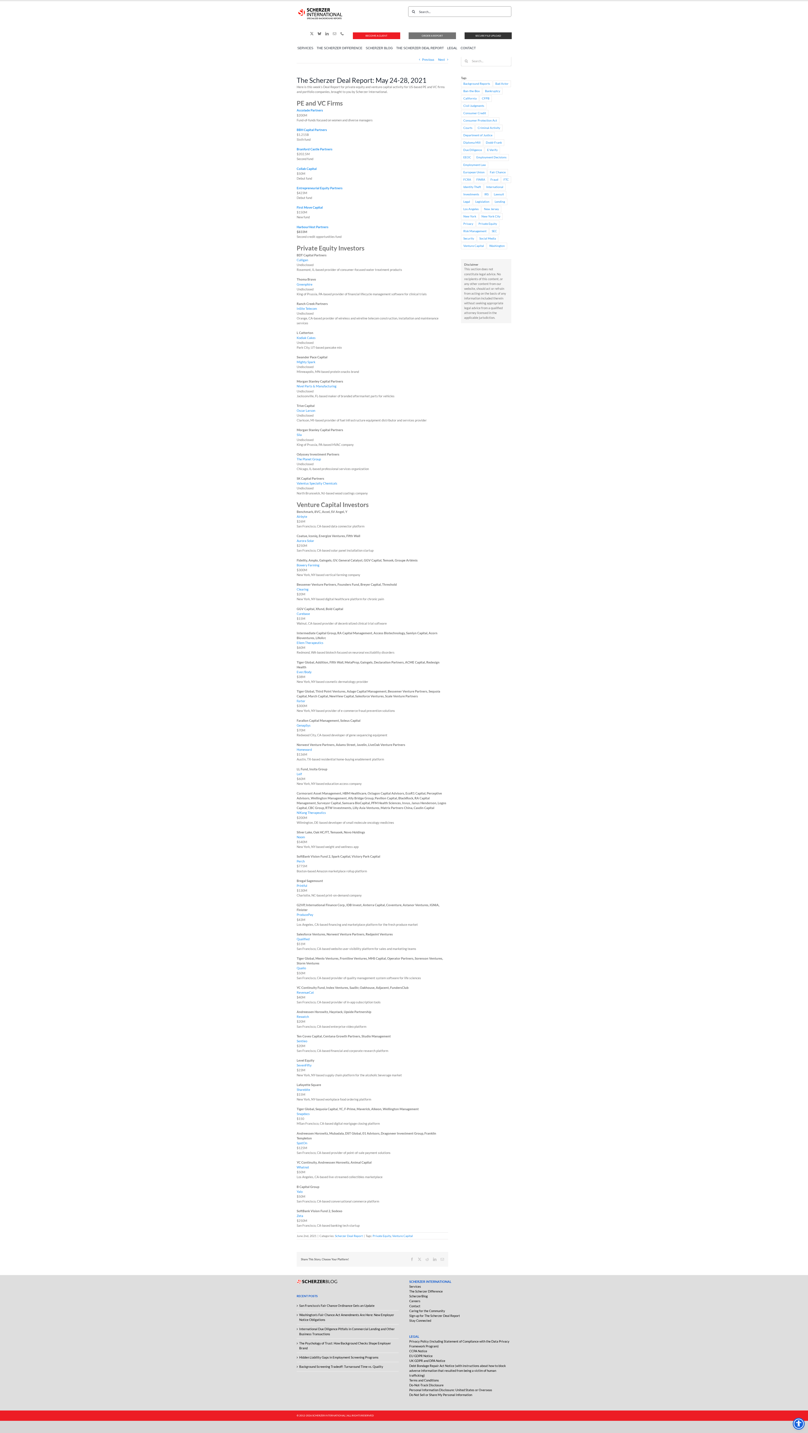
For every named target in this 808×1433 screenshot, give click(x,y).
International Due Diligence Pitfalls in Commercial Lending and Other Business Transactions (347, 1331)
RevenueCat (305, 992)
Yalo (300, 1191)
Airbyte (302, 516)
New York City (490, 216)
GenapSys (304, 725)
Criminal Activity (489, 128)
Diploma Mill (472, 142)
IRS (486, 194)
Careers (414, 1301)
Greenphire (304, 284)
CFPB (485, 98)
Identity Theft (472, 187)
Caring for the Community (427, 1311)
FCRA (467, 179)
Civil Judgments (473, 105)
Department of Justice (477, 135)
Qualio (301, 968)
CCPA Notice (418, 1351)
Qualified (303, 939)
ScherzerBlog (418, 1296)
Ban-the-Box (471, 91)
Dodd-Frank (494, 142)
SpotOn (302, 1143)
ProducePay (305, 914)
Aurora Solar (305, 541)
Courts (467, 128)
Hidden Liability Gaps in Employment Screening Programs (339, 1357)
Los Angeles (471, 209)
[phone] (342, 33)
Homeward (304, 749)
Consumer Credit (474, 113)
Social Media (487, 238)
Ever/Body (304, 672)
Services (415, 1286)
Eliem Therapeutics (310, 643)
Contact (414, 1306)
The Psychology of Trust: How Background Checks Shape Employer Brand (345, 1345)
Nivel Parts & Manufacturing (316, 386)
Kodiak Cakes (306, 338)
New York (469, 216)
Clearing (302, 589)
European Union (474, 172)
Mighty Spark (306, 362)
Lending (500, 201)
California (470, 98)
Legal (466, 201)
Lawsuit (499, 194)
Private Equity (382, 1236)
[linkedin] (327, 33)
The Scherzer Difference (426, 1291)
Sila (299, 435)
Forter (301, 701)
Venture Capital (402, 1236)
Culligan (302, 260)
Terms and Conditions (424, 1380)
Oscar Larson (306, 410)
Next (441, 59)
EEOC (467, 157)
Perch (301, 861)
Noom (301, 837)
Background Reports (476, 83)
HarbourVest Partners (312, 227)
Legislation (482, 201)
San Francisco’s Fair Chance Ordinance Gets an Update (337, 1305)
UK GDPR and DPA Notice (427, 1361)
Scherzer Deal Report (349, 1236)
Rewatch (303, 1016)
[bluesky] (319, 33)
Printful (302, 885)
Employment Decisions (491, 157)
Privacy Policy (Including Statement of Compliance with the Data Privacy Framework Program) (459, 1343)
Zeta (300, 1216)
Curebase (303, 614)
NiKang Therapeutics (311, 813)
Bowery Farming (308, 565)
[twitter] (312, 33)
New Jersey (491, 209)
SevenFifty (304, 1065)
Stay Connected (420, 1320)
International (494, 187)
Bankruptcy (492, 91)
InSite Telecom (307, 308)
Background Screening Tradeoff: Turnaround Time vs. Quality (341, 1366)
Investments (471, 194)
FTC (506, 179)
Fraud (494, 179)
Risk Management (474, 231)
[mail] (334, 33)
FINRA (480, 179)
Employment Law (474, 165)
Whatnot (303, 1167)
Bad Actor (502, 83)
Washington (497, 246)
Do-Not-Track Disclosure (426, 1385)
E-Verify (492, 150)
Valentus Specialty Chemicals (317, 483)
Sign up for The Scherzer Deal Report (434, 1316)
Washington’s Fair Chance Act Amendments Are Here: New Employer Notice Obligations (346, 1317)
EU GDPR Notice (421, 1356)
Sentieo (302, 1041)
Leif (299, 774)
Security (468, 238)
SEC (494, 231)
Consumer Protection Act (480, 120)
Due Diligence (472, 150)
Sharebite (303, 1089)
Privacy (468, 223)
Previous (428, 59)
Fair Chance (498, 172)
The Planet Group (309, 459)
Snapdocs (303, 1114)
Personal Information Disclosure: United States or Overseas (450, 1390)
